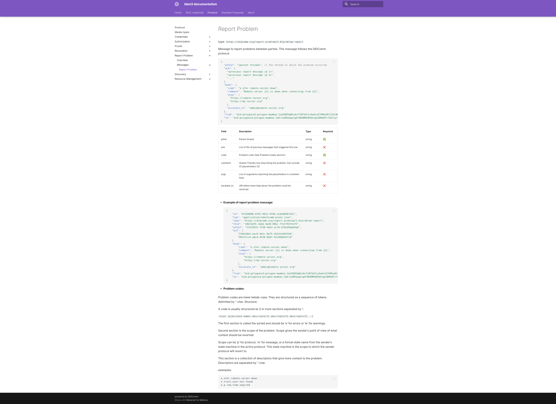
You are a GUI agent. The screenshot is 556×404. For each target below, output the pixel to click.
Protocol (212, 12)
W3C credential (194, 12)
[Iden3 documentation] (176, 4)
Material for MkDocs (197, 400)
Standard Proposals (232, 12)
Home (178, 12)
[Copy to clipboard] (334, 62)
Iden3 (251, 12)
